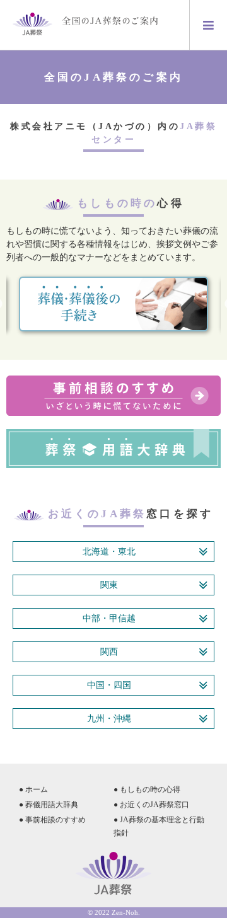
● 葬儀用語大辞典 (48, 804)
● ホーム (33, 789)
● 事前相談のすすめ (52, 819)
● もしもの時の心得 (147, 789)
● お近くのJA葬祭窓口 (151, 804)
